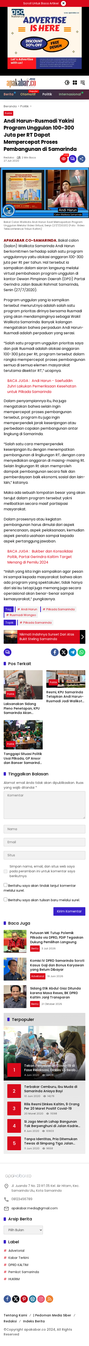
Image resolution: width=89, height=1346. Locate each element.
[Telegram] (72, 652)
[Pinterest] (24, 1299)
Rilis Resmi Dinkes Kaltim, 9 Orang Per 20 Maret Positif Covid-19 (51, 1106)
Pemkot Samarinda (23, 1272)
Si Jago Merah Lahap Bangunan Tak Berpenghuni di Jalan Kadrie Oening (51, 1123)
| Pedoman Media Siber (52, 1315)
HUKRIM (14, 1279)
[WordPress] (32, 1299)
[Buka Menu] (75, 82)
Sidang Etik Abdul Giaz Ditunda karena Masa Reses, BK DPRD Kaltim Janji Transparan (55, 993)
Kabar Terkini (18, 1257)
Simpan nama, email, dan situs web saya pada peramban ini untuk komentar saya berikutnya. (42, 871)
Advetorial (37, 976)
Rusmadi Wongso (23, 615)
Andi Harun (29, 609)
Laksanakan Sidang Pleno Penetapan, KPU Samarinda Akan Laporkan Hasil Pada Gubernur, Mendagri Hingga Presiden (22, 708)
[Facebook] (55, 652)
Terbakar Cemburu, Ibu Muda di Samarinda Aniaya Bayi (50, 1089)
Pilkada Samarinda (60, 609)
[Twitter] (64, 652)
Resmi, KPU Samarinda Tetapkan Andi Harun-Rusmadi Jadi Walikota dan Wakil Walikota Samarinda (65, 697)
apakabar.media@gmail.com (34, 1208)
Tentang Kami (15, 1315)
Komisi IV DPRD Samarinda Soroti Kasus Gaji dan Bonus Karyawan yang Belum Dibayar (57, 965)
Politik (8, 113)
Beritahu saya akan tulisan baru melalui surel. (44, 900)
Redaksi (9, 157)
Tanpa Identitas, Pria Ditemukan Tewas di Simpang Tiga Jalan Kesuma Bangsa (50, 1141)
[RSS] (49, 1299)
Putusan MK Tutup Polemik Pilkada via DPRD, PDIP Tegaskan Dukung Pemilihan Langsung (56, 937)
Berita (35, 948)
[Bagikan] (81, 159)
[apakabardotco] (21, 82)
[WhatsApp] (81, 652)
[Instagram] (41, 1299)
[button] (67, 82)
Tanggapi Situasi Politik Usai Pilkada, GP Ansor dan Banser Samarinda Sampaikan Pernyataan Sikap (23, 758)
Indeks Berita (34, 1321)
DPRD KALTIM (18, 1265)
